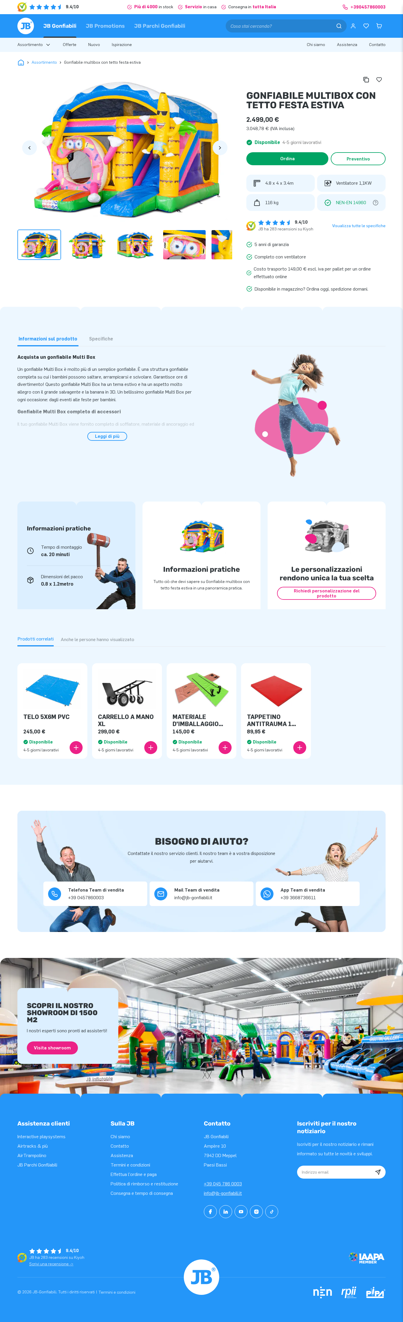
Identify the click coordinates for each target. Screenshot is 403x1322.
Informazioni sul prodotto (48, 339)
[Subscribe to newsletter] (378, 1172)
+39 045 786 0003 (223, 1184)
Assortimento (44, 62)
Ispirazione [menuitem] (122, 44)
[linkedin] (225, 1211)
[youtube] (241, 1211)
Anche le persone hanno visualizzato (97, 639)
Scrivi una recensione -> (51, 1264)
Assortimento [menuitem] (30, 44)
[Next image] (220, 147)
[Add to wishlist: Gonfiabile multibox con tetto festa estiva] (379, 79)
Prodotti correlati (35, 639)
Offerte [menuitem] (69, 44)
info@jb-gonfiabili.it (223, 1193)
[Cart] (379, 25)
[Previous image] (29, 147)
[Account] (353, 25)
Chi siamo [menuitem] (316, 44)
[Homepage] (25, 26)
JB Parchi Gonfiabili (159, 26)
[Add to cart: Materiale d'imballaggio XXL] (225, 747)
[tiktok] (271, 1211)
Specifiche (101, 339)
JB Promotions (105, 26)
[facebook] (210, 1211)
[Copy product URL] (366, 79)
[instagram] (256, 1211)
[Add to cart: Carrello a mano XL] (150, 747)
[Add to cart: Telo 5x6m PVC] (76, 747)
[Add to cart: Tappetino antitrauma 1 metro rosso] (299, 747)
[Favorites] (366, 25)
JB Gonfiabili (59, 26)
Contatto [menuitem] (377, 44)
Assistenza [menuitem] (347, 44)
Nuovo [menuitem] (94, 44)
